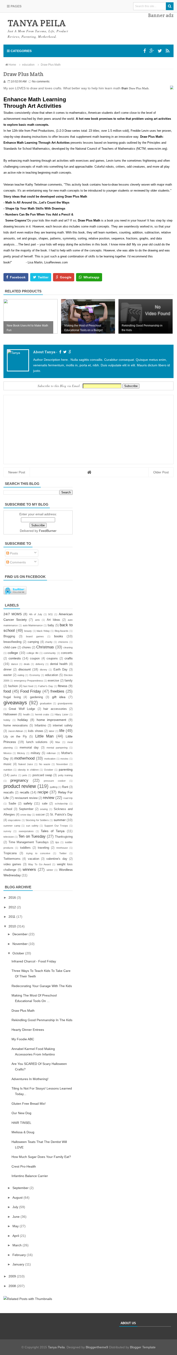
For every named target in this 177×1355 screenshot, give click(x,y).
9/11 (50, 614)
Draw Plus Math (23, 1010)
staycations (14, 820)
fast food (28, 686)
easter (7, 675)
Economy (35, 675)
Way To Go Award (39, 864)
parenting (66, 769)
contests (15, 658)
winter (50, 869)
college (13, 653)
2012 (13, 907)
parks (14, 775)
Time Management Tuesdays (29, 842)
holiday (23, 720)
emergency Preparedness (28, 680)
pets (24, 775)
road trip (68, 798)
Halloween (10, 714)
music (7, 764)
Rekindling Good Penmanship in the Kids (42, 1020)
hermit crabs (42, 714)
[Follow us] (159, 50)
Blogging (9, 636)
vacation (33, 858)
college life (32, 653)
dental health (59, 664)
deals (27, 664)
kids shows (35, 731)
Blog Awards (62, 630)
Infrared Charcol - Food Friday (34, 961)
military (35, 753)
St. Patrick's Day (61, 814)
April (16, 1236)
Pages (15, 6)
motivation (50, 758)
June (16, 1216)
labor (51, 731)
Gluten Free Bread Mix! (29, 1103)
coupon (35, 658)
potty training (65, 775)
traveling (43, 847)
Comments (17, 562)
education (51, 675)
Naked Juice (25, 764)
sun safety (32, 825)
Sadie (12, 803)
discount (24, 669)
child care (9, 647)
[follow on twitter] (64, 352)
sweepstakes (26, 831)
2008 (13, 1286)
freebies (57, 691)
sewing (44, 809)
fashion (13, 686)
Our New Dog (21, 1113)
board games (35, 636)
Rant (65, 787)
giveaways (15, 702)
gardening (36, 697)
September (26, 809)
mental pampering (57, 747)
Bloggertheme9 (97, 1347)
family (69, 680)
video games (12, 864)
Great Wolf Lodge (22, 709)
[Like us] (144, 50)
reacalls (8, 792)
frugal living (12, 697)
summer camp (11, 825)
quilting (53, 787)
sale (44, 803)
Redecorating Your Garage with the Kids (42, 986)
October (48, 769)
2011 (12, 916)
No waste (44, 764)
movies (64, 758)
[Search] (170, 6)
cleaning (68, 647)
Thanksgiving (64, 836)
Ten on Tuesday (31, 836)
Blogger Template (143, 1347)
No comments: (41, 81)
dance (14, 664)
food (7, 691)
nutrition (7, 769)
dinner (7, 669)
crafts (69, 658)
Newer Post (16, 472)
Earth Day (60, 669)
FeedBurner (47, 531)
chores (26, 647)
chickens (63, 642)
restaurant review (26, 798)
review (48, 798)
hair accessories (55, 709)
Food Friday (30, 691)
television (8, 836)
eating (21, 675)
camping (33, 642)
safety (28, 803)
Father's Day (45, 686)
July (15, 1207)
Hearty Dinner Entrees (28, 1030)
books (58, 636)
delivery (39, 664)
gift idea (59, 697)
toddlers (25, 847)
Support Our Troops (56, 825)
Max (57, 742)
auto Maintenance (33, 625)
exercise (53, 680)
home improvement (51, 720)
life (61, 730)
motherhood (24, 758)
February (19, 1255)
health (26, 714)
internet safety (63, 725)
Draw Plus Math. (139, 88)
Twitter (63, 853)
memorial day (29, 747)
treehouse (62, 847)
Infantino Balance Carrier (30, 1176)
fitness (62, 686)
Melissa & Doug (23, 1132)
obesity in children (28, 769)
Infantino (40, 725)
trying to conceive (38, 853)
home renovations (15, 725)
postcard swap (42, 775)
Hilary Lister (61, 714)
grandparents (65, 703)
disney (43, 669)
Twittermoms (12, 858)
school (7, 809)
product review (19, 786)
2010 (13, 926)
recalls (24, 792)
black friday (43, 630)
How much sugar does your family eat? (41, 1157)
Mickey (21, 753)
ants (37, 619)
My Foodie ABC (23, 1039)
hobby (6, 720)
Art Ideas (53, 619)
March (17, 1245)
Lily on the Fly (15, 736)
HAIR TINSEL (21, 1123)
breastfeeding (12, 642)
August (18, 1197)
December (20, 934)
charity (49, 642)
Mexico (7, 753)
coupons (52, 658)
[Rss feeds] (167, 50)
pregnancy (19, 780)
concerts (67, 653)
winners (29, 869)
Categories (21, 51)
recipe (43, 792)
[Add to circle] (151, 50)
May (16, 1226)
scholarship (61, 803)
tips (57, 842)
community (50, 653)
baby (51, 625)
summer (60, 820)
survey (7, 831)
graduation (46, 703)
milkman (51, 753)
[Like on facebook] (59, 352)
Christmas (45, 647)
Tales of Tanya (53, 831)
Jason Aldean (15, 731)
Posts (13, 553)
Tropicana (10, 853)
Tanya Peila (56, 1347)
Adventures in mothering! (30, 1079)
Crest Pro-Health (24, 1166)
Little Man (44, 736)
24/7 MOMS (12, 614)
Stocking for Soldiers (37, 820)
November (62, 764)
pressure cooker (54, 780)
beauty (28, 630)
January (18, 1264)
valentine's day (56, 858)
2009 (13, 1276)
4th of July (35, 614)
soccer (40, 814)
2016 (13, 897)
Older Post (161, 472)
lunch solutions (36, 742)
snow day (25, 814)
